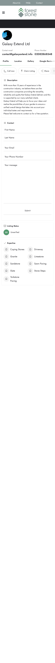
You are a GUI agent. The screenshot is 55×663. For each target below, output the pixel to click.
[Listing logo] (7, 35)
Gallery (31, 61)
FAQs (28, 2)
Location (18, 61)
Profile (6, 61)
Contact (39, 2)
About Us (16, 2)
